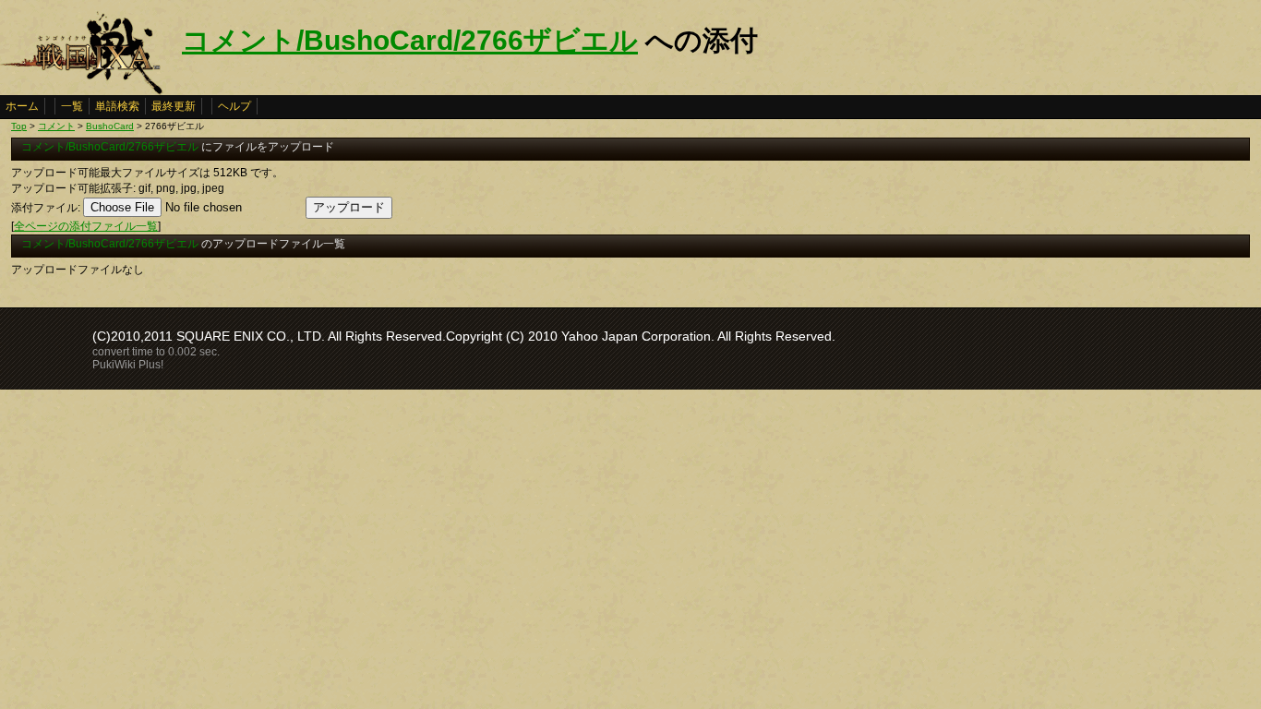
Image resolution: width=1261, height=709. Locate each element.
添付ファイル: (45, 207)
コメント (56, 126)
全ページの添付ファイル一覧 (86, 226)
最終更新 (173, 106)
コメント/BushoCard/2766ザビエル (410, 40)
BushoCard (110, 126)
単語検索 (117, 106)
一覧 (72, 106)
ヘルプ (234, 106)
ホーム (22, 106)
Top (19, 126)
